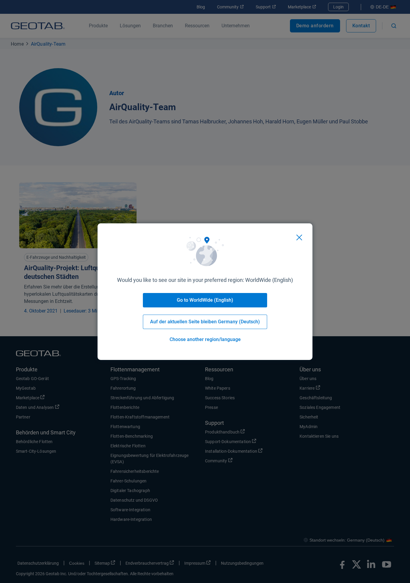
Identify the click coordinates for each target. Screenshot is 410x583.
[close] (299, 237)
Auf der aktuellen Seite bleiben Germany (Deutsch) (205, 322)
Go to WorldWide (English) (205, 300)
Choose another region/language (205, 339)
